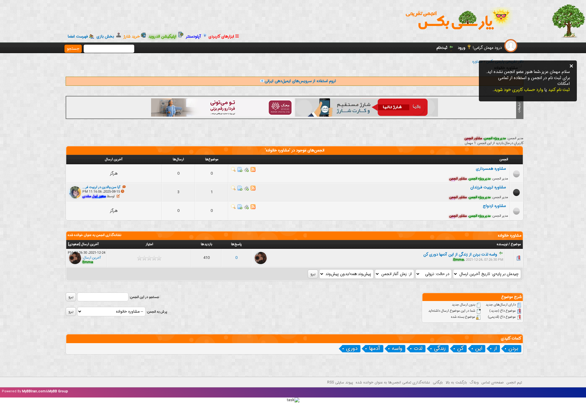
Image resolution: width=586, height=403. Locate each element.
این (478, 348)
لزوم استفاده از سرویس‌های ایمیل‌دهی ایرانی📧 (298, 81)
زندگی (440, 348)
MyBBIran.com (34, 391)
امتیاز (149, 244)
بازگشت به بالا (456, 382)
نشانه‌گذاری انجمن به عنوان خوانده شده (94, 235)
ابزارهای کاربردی (221, 36)
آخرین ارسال (90, 244)
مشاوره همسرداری (492, 168)
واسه (397, 348)
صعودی (74, 244)
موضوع (516, 244)
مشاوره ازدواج (495, 206)
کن (460, 348)
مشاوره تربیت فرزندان (489, 187)
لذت (418, 348)
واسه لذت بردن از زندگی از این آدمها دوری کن (460, 254)
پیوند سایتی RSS (340, 382)
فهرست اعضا (78, 36)
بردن (513, 348)
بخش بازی (106, 36)
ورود (461, 48)
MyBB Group (58, 391)
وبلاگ (474, 382)
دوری (351, 348)
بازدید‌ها (206, 244)
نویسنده (502, 244)
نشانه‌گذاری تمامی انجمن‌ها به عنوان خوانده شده (393, 382)
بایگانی (438, 382)
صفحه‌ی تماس (492, 382)
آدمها (374, 348)
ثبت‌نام (441, 48)
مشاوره (477, 61)
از (495, 348)
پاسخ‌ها (236, 244)
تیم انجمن (514, 382)
